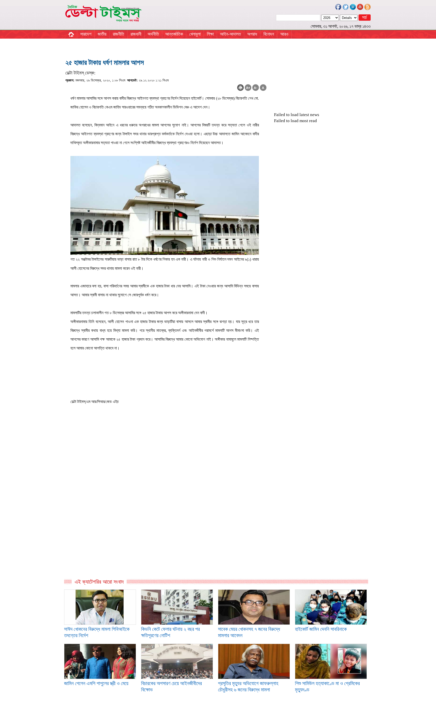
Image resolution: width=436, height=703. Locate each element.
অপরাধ (252, 34)
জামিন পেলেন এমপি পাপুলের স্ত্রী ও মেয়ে (96, 683)
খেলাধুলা (195, 34)
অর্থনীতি (153, 34)
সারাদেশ (85, 34)
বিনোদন (268, 34)
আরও (284, 34)
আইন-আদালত (230, 34)
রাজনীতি (118, 34)
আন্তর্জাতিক (174, 34)
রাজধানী (135, 34)
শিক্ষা (210, 34)
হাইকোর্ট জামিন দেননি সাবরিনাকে (321, 629)
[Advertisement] (165, 524)
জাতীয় (102, 34)
